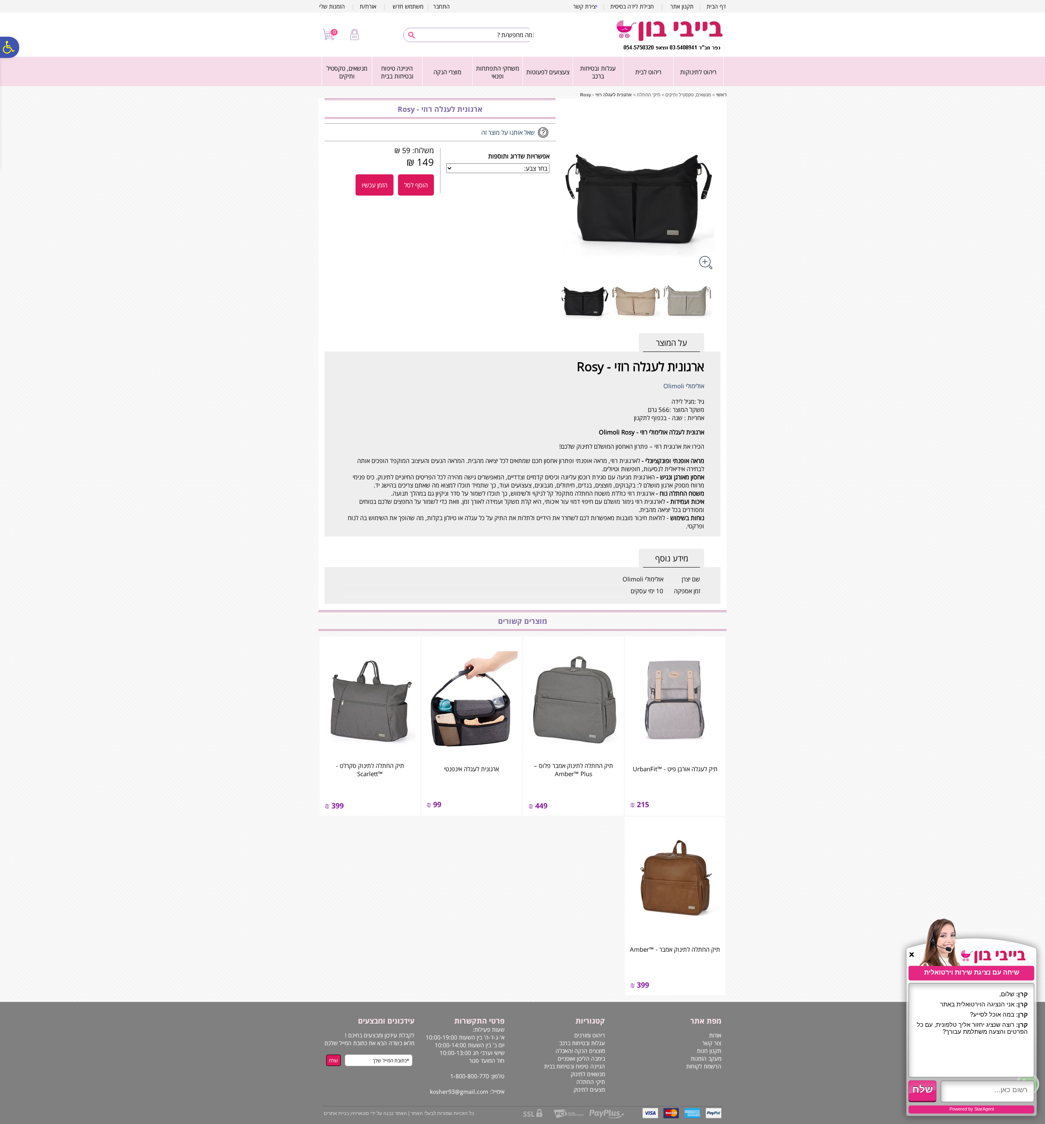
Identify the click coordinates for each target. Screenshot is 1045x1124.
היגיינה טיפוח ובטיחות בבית (397, 72)
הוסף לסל (416, 185)
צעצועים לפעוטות (547, 72)
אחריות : (693, 418)
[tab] (671, 343)
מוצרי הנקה (447, 72)
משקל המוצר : (686, 409)
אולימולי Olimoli (683, 386)
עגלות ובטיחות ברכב (598, 72)
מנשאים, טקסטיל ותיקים (347, 72)
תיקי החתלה (648, 94)
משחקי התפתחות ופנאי (497, 72)
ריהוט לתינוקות (698, 72)
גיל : (699, 401)
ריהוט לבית (648, 72)
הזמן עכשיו (374, 185)
